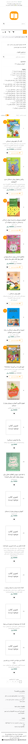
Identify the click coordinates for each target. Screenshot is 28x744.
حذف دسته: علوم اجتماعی (19, 47)
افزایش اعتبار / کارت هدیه (16, 5)
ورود (3, 32)
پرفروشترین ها (8, 734)
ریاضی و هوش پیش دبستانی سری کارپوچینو (14, 180)
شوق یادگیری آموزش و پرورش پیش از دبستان (14, 404)
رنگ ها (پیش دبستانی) (14, 440)
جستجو (23, 37)
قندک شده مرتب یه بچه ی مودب (14, 588)
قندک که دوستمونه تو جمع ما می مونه (14, 624)
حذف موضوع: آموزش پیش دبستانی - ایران (16, 45)
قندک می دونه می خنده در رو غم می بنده (14, 661)
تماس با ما (8, 5)
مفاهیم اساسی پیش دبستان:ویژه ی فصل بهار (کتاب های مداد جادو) (14, 258)
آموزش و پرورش (20, 64)
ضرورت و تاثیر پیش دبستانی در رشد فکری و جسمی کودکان (14, 331)
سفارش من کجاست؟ (12, 3)
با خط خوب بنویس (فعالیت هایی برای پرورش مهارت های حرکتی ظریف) (14, 475)
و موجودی (3, 115)
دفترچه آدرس (21, 713)
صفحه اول (20, 734)
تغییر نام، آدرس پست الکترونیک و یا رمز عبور (14, 711)
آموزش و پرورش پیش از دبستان (14, 511)
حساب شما (19, 3)
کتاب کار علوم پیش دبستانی (14, 141)
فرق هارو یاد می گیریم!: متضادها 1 (14, 367)
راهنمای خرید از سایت (19, 727)
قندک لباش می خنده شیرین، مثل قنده (14, 546)
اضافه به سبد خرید (15, 153)
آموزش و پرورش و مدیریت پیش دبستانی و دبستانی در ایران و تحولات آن (14, 221)
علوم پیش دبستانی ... (14, 293)
